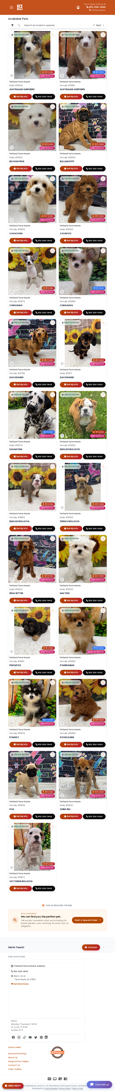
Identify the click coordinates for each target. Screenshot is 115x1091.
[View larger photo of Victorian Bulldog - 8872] (52, 826)
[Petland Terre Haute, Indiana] (19, 7)
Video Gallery (15, 1069)
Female (67, 85)
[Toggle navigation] (11, 7)
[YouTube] (30, 1037)
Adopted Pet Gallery (18, 1061)
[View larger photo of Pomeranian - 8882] (103, 610)
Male (15, 85)
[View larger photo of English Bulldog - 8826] (103, 394)
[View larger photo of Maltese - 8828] (103, 538)
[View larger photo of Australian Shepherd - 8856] (52, 34)
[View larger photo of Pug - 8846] (52, 754)
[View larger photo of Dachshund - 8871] (103, 322)
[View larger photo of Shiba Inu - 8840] (103, 754)
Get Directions (21, 984)
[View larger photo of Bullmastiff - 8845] (103, 106)
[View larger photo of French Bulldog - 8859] (103, 466)
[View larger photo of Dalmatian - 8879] (52, 394)
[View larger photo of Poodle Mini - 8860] (103, 682)
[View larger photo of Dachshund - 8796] (52, 322)
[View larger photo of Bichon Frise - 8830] (52, 106)
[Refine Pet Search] (12, 25)
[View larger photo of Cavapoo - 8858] (103, 178)
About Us (13, 1057)
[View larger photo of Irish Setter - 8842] (52, 538)
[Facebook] (13, 1037)
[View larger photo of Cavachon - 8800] (52, 178)
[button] (20, 34)
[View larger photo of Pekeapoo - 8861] (52, 610)
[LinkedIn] (46, 1037)
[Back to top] (104, 947)
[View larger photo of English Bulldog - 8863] (52, 466)
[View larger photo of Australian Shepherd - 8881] (103, 34)
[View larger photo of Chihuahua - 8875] (52, 250)
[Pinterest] (41, 1037)
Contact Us (14, 1065)
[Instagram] (19, 1037)
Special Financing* (17, 1053)
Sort (98, 25)
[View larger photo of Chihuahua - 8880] (103, 250)
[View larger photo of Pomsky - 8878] (52, 682)
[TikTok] (24, 1037)
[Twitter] (36, 1037)
